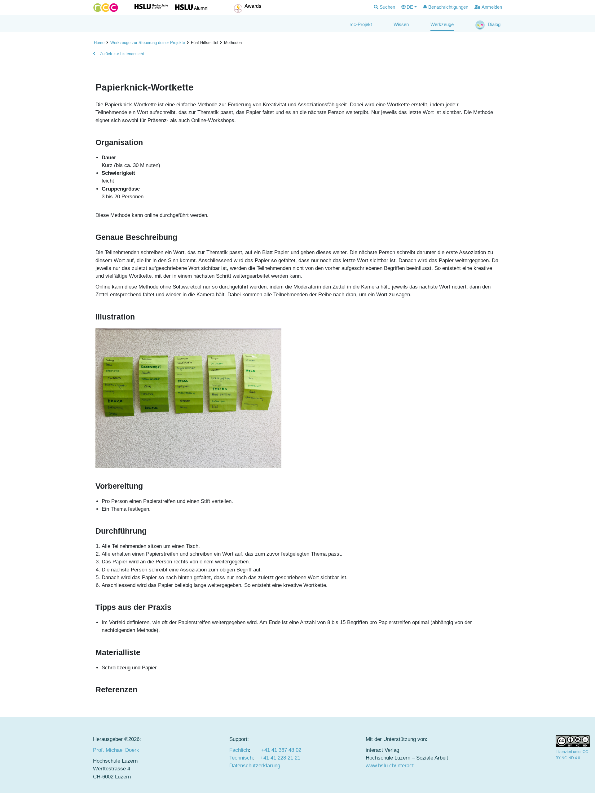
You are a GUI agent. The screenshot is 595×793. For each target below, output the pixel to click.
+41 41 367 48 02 (281, 750)
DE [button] (410, 7)
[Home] (105, 7)
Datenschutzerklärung (254, 766)
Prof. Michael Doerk (116, 750)
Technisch (241, 758)
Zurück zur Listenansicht (121, 53)
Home (99, 42)
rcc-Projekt (361, 24)
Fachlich (239, 750)
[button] (384, 7)
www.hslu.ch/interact (390, 766)
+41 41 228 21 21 (280, 758)
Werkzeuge (442, 24)
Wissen (401, 24)
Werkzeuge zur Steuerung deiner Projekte (147, 42)
